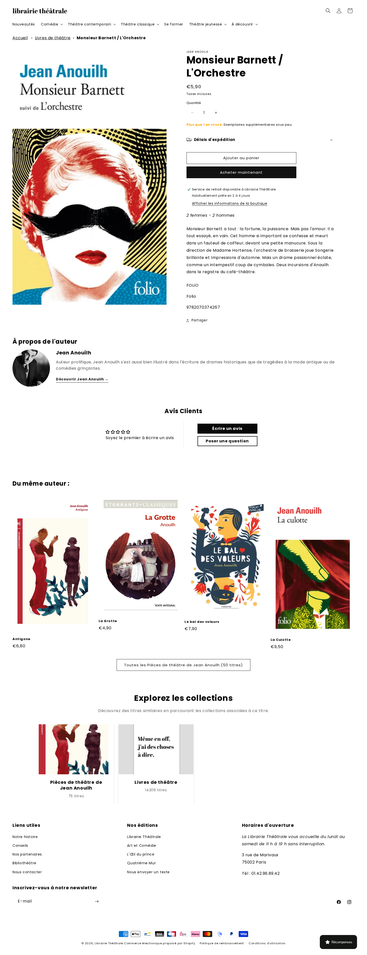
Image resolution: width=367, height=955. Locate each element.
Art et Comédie (141, 845)
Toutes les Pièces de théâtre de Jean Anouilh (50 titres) (183, 665)
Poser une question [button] (227, 441)
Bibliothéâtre (24, 863)
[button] (51, 24)
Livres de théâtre (53, 38)
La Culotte (281, 640)
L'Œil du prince (140, 854)
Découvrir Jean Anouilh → (82, 379)
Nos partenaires (27, 854)
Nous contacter (27, 872)
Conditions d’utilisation (267, 943)
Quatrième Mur (141, 863)
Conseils (20, 845)
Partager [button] (199, 320)
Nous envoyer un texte (148, 872)
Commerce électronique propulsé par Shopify (159, 943)
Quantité (193, 102)
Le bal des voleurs (201, 622)
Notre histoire (25, 836)
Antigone (21, 639)
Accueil (20, 38)
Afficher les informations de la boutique (229, 203)
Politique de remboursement (222, 943)
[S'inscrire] (96, 901)
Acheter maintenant (241, 172)
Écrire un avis (227, 428)
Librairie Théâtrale (144, 836)
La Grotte (108, 621)
